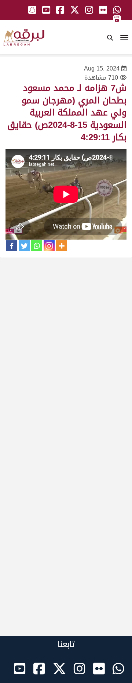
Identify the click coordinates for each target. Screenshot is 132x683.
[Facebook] (11, 245)
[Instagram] (49, 245)
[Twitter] (24, 245)
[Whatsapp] (36, 245)
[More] (61, 245)
